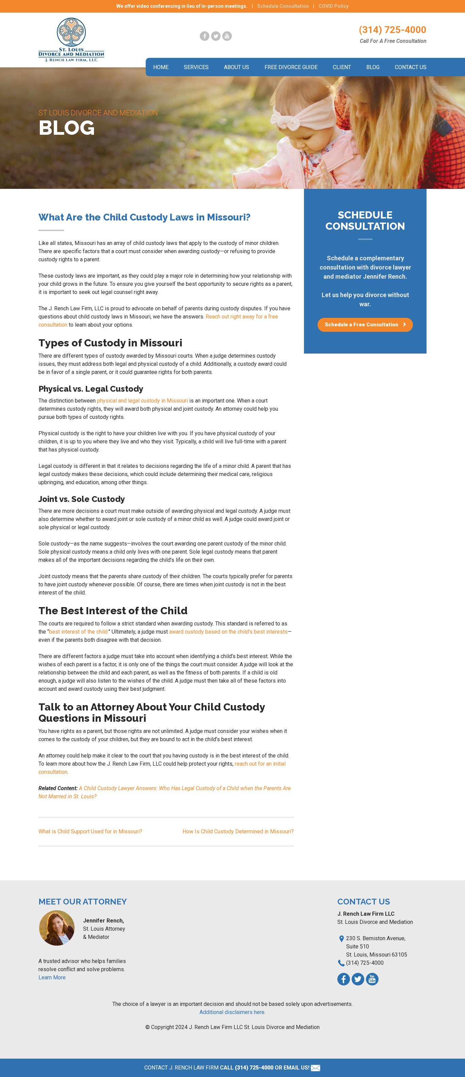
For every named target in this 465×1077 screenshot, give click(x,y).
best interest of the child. (78, 632)
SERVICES (196, 67)
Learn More (52, 977)
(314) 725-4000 (393, 29)
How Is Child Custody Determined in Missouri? (238, 831)
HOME (161, 67)
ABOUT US (236, 67)
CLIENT (342, 67)
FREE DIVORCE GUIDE (291, 67)
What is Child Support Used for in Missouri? (90, 831)
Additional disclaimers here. (232, 1012)
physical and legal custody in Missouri (142, 400)
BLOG (373, 67)
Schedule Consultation (283, 6)
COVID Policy (334, 6)
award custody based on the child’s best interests (228, 632)
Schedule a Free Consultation (361, 325)
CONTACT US (411, 67)
